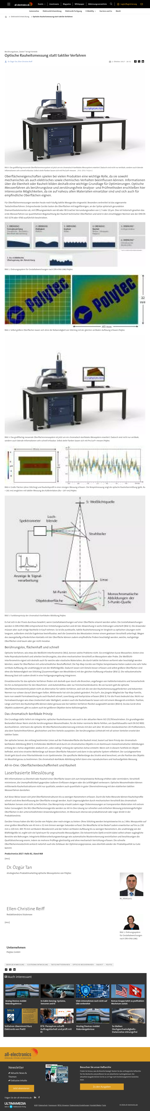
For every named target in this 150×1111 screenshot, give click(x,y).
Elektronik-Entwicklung (52, 11)
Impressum (53, 1105)
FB (39, 1097)
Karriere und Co (106, 11)
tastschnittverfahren (60, 965)
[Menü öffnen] (9, 4)
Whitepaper (79, 4)
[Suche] (111, 4)
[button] (9, 1020)
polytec (109, 965)
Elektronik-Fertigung (73, 11)
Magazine (67, 4)
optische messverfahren (83, 965)
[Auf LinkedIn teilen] (143, 61)
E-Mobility (90, 11)
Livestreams (54, 4)
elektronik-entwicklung (37, 965)
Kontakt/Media (95, 1105)
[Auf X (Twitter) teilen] (139, 61)
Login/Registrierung (129, 4)
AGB (35, 1105)
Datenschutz (43, 1105)
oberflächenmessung (15, 965)
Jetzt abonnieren (21, 1088)
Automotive (34, 11)
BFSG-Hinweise (63, 1105)
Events (40, 4)
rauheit (99, 965)
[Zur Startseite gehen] (23, 4)
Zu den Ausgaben (102, 1086)
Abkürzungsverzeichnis (97, 4)
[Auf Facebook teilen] (136, 61)
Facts (104, 1105)
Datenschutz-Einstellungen (79, 1105)
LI (35, 1097)
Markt (118, 11)
